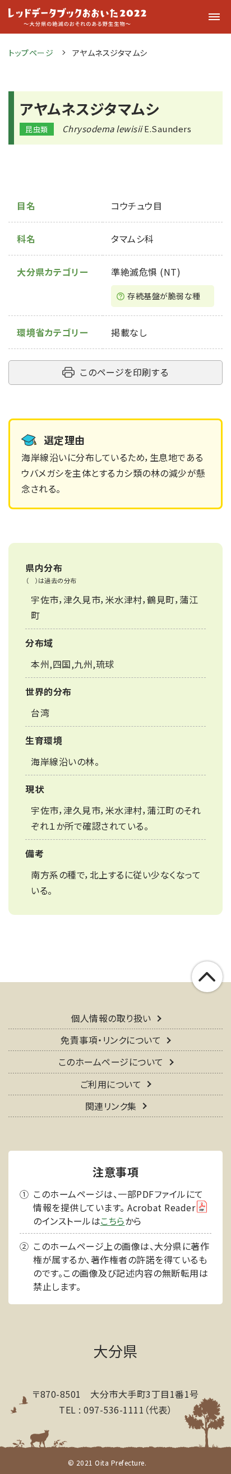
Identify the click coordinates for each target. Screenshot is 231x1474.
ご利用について (111, 1084)
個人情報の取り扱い (111, 1018)
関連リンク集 (111, 1106)
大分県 (115, 1350)
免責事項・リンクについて (111, 1040)
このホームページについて (111, 1061)
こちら (112, 1220)
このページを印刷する (124, 372)
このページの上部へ (207, 976)
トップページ (30, 53)
